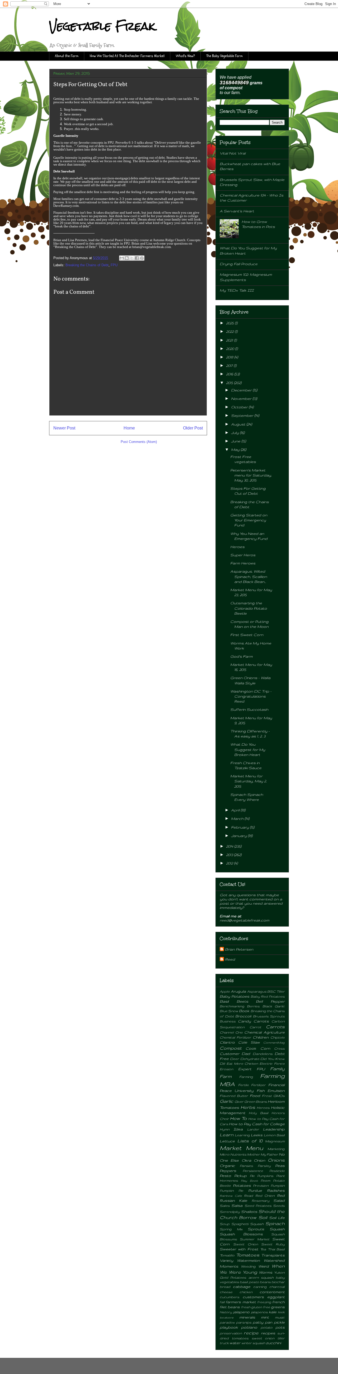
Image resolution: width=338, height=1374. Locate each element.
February (240, 827)
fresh (245, 1307)
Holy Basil (258, 1113)
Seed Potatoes (258, 1205)
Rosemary (260, 1200)
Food (255, 1095)
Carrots (275, 1026)
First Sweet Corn (246, 635)
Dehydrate (249, 1058)
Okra (246, 1160)
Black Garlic (273, 1006)
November (241, 398)
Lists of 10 (249, 1140)
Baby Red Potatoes (268, 996)
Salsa (236, 1205)
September (242, 415)
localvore (226, 1317)
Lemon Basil (274, 1135)
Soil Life (277, 1218)
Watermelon (248, 1260)
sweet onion (263, 1338)
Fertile (243, 1085)
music (280, 1317)
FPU (114, 265)
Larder (253, 1129)
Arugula (238, 991)
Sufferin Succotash (249, 709)
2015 (230, 383)
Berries (253, 1006)
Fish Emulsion (271, 1090)
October (240, 407)
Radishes (276, 1190)
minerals (247, 1317)
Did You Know (272, 1058)
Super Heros (242, 555)
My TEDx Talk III (237, 290)
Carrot (255, 1027)
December (242, 390)
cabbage (241, 1286)
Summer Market (254, 1239)
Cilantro (227, 1042)
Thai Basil (276, 1249)
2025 (230, 323)
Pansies (246, 1165)
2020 (230, 349)
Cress (279, 1048)
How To (238, 1118)
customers (253, 1297)
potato (267, 1327)
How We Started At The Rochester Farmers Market (127, 55)
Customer (229, 1053)
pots (280, 1327)
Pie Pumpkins (262, 1175)
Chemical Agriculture (264, 1032)
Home (129, 428)
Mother (253, 1154)
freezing (264, 1302)
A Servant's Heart (237, 211)
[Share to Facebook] (136, 258)
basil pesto (249, 1282)
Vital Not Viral (233, 153)
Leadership (274, 1129)
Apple (225, 991)
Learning (242, 1135)
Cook (251, 1048)
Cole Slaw (249, 1042)
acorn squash (261, 1277)
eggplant (276, 1297)
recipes (268, 1333)
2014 (230, 846)
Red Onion (265, 1195)
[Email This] (121, 258)
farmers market (241, 1302)
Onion (259, 1160)
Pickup (240, 1176)
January (239, 836)
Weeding (248, 1266)
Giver (238, 1101)
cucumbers (229, 1297)
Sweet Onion (245, 1244)
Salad (279, 1200)
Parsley (264, 1165)
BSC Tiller (276, 991)
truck (224, 1343)
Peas (280, 1165)
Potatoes (242, 1185)
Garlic (226, 1101)
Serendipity (230, 1211)
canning (260, 1286)
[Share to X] (131, 258)
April (236, 810)
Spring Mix (231, 1229)
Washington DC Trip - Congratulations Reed (250, 696)
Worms (265, 1272)
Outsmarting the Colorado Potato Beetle (248, 608)
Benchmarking (232, 1006)
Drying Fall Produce (238, 264)
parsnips (243, 1322)
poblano (249, 1327)
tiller (281, 1338)
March (238, 818)
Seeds (279, 1205)
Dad (246, 1053)
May (236, 449)
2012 (230, 863)
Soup (224, 1224)
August (238, 424)
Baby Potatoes (234, 996)
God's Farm (241, 656)
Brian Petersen (239, 949)
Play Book (249, 1180)
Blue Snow (229, 1011)
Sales (225, 1205)
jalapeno (241, 1312)
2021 (230, 340)
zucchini (273, 1343)
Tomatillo (227, 1255)
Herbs (248, 1107)
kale (272, 1312)
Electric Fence (272, 1063)
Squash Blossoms (241, 1234)
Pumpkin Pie (231, 1190)
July (235, 433)
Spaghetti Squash (247, 1224)
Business (228, 1021)
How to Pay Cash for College (257, 1124)
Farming (246, 1076)
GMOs (279, 1095)
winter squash (253, 1343)
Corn (265, 1048)
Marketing (276, 1149)
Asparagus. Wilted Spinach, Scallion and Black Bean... (248, 576)
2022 (230, 331)
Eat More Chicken (242, 1063)
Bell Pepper (270, 1001)
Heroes (237, 547)
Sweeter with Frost (239, 1249)
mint (265, 1317)
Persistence (253, 1170)
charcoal (277, 1286)
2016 (230, 374)
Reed (230, 959)
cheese (226, 1292)
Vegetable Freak (102, 26)
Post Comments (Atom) (139, 442)
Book (244, 1011)
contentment (272, 1292)
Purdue (255, 1190)
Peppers (228, 1171)
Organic (227, 1165)
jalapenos (259, 1312)
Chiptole (277, 1037)
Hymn (224, 1129)
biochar (278, 1282)
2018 (230, 357)
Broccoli (243, 1016)
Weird (263, 1266)
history (226, 1312)
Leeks (256, 1135)
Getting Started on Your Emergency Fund (248, 520)
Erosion (226, 1069)
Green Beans (255, 1101)
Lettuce (227, 1141)
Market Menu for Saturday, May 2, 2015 (248, 781)
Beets (242, 1001)
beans (265, 1282)
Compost (231, 1048)
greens (278, 1307)
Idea (238, 1129)
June (236, 441)
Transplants (273, 1255)
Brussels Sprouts (269, 1016)
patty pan (262, 1322)
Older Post (193, 428)
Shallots (249, 1211)
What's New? (185, 55)
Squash (277, 1229)
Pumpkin (278, 1185)
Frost (267, 1095)
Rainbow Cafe (231, 1195)
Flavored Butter (234, 1095)
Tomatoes (247, 1255)
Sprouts (256, 1229)
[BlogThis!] (126, 258)
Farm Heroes (242, 563)
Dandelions (263, 1053)
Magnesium (275, 1141)
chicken (246, 1292)
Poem (265, 1180)
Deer (234, 1058)
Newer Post (64, 428)
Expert (244, 1069)
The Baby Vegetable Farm (224, 55)
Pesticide (277, 1170)
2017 (230, 365)
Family (277, 1068)
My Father (269, 1154)
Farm (226, 1076)
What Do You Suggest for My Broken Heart (247, 749)
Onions (276, 1160)
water (234, 1343)
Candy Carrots (253, 1021)
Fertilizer (258, 1085)
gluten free (260, 1307)
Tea (263, 1249)
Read (248, 1195)
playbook (229, 1327)
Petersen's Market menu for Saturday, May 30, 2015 (251, 475)
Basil (224, 1001)
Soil (263, 1217)
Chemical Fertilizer (235, 1037)
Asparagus (256, 991)
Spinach (275, 1223)
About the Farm (66, 55)
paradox (227, 1322)
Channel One (231, 1032)
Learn (226, 1134)
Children (261, 1037)
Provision (261, 1185)
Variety (226, 1260)
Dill (222, 1063)
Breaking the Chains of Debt (87, 265)
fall (222, 1302)
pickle (279, 1322)
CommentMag (274, 1042)
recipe (251, 1332)
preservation (231, 1333)
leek (281, 1312)
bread (225, 1286)
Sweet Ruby (273, 1244)
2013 (230, 855)
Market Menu (241, 1148)
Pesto (225, 1176)
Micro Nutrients (233, 1154)
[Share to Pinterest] (141, 258)
